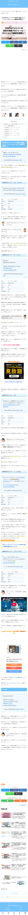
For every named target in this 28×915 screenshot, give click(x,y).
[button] (18, 45)
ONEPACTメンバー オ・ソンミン (12, 129)
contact (20, 909)
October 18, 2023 (19, 566)
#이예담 (16, 484)
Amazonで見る (14, 664)
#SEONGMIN (18, 154)
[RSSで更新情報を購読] (20, 800)
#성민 (11, 268)
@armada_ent (6, 481)
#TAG (18, 404)
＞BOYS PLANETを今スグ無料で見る (13, 381)
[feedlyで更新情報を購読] (7, 800)
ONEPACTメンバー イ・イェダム (12, 133)
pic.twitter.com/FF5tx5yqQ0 (9, 156)
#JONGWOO (12, 154)
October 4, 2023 (18, 160)
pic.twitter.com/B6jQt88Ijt (8, 486)
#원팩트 (18, 266)
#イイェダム (6, 484)
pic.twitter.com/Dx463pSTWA (9, 270)
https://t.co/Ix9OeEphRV (8, 404)
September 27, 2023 (20, 193)
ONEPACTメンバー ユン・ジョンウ (12, 127)
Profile (20, 907)
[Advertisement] (14, 65)
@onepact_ (22, 477)
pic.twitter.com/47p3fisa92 (9, 562)
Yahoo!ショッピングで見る (14, 671)
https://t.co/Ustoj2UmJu (18, 190)
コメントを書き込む (14, 893)
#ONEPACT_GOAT (7, 703)
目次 (12, 121)
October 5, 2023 (19, 410)
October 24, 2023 (19, 709)
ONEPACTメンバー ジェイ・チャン (12, 135)
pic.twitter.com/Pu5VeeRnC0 (9, 705)
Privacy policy (7, 909)
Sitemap (7, 907)
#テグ (15, 404)
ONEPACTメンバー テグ (10, 131)
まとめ (5, 136)
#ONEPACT (6, 154)
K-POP (3, 784)
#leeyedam (11, 484)
